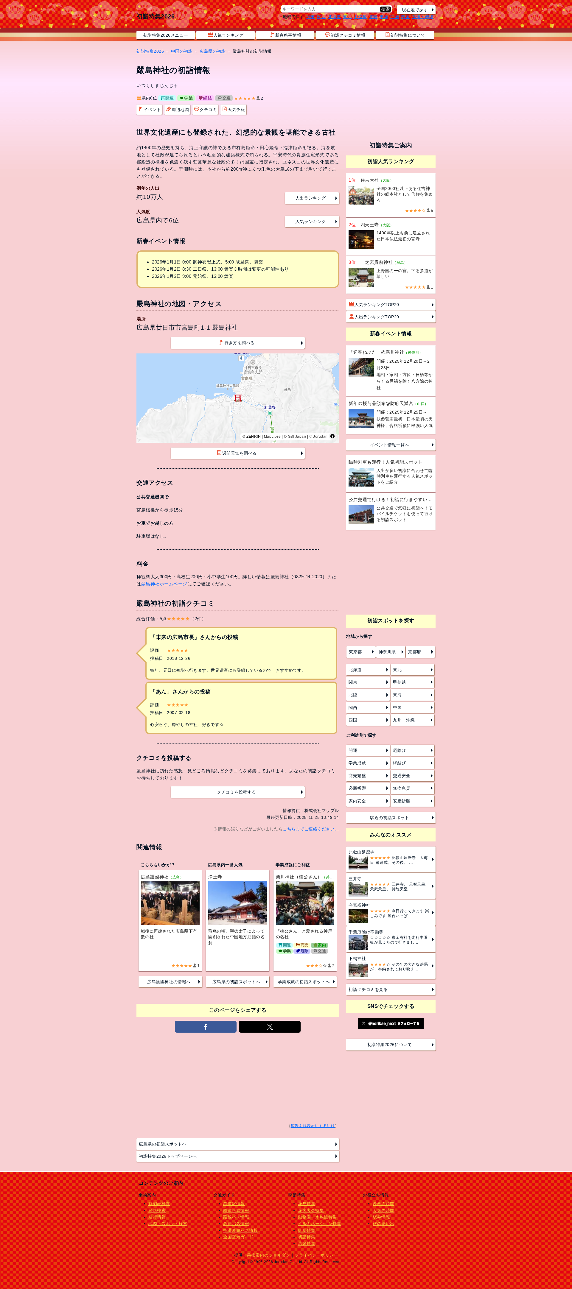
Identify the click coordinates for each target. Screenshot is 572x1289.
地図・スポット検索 (167, 1223)
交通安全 (401, 775)
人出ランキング (311, 198)
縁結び (399, 762)
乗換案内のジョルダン (268, 1255)
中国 (394, 16)
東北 (347, 16)
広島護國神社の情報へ (168, 981)
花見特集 (306, 1203)
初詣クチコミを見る (368, 989)
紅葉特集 (306, 1230)
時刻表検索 (159, 1203)
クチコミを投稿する (236, 792)
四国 (405, 16)
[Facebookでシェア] (206, 1027)
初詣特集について (408, 35)
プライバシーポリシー (316, 1255)
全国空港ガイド (238, 1237)
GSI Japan (297, 436)
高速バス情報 (236, 1223)
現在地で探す (415, 9)
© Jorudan (318, 436)
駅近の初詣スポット (389, 817)
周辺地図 (180, 109)
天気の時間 (383, 1210)
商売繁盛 (357, 775)
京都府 (414, 651)
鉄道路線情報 (236, 1210)
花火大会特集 (311, 1210)
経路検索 (157, 1210)
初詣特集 (306, 1237)
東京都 (355, 651)
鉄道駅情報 (234, 1203)
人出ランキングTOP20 (377, 316)
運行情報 (157, 1217)
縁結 (207, 98)
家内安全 (357, 801)
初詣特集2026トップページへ (168, 1156)
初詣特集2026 (155, 16)
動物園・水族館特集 (317, 1217)
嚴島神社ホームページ (164, 583)
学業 (188, 98)
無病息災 (401, 788)
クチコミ (208, 109)
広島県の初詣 (213, 51)
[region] (237, 398)
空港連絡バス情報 (240, 1230)
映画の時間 (383, 1203)
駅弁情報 (381, 1217)
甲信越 (360, 16)
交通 (226, 98)
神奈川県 (387, 651)
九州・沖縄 (422, 16)
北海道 (334, 16)
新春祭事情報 (288, 35)
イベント (152, 109)
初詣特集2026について (389, 1044)
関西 (321, 16)
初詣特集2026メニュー (165, 35)
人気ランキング (228, 35)
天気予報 (236, 109)
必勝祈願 (357, 788)
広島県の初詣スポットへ (236, 981)
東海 (384, 16)
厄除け (399, 750)
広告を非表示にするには (313, 1126)
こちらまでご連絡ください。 (311, 829)
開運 (169, 98)
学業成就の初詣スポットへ (304, 981)
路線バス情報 (236, 1217)
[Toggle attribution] (332, 436)
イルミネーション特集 (319, 1223)
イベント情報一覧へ (389, 444)
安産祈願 (401, 801)
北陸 (373, 16)
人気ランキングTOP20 (377, 304)
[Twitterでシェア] (270, 1027)
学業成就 (357, 762)
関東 (311, 16)
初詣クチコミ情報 (348, 35)
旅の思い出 (383, 1223)
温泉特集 (306, 1243)
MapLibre (272, 436)
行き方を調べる (239, 342)
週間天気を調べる (239, 453)
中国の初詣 (182, 51)
